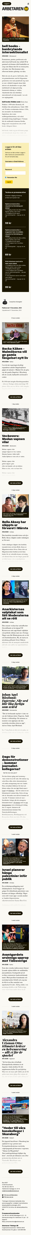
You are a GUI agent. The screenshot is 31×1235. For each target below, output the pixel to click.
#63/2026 (5, 361)
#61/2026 (5, 883)
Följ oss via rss (8, 1197)
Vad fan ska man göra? (10, 773)
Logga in (6, 4)
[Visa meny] (28, 3)
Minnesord (12, 56)
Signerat (12, 1058)
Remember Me (12, 177)
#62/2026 (5, 532)
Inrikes (12, 532)
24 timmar (17, 802)
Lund (3, 791)
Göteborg (11, 791)
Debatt (11, 1138)
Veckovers (13, 446)
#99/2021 (5, 56)
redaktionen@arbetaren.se (10, 1191)
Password (8, 169)
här (18, 788)
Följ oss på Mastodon (10, 1195)
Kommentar (13, 710)
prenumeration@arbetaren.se (15, 1221)
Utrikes (11, 883)
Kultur (11, 361)
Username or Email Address (14, 161)
